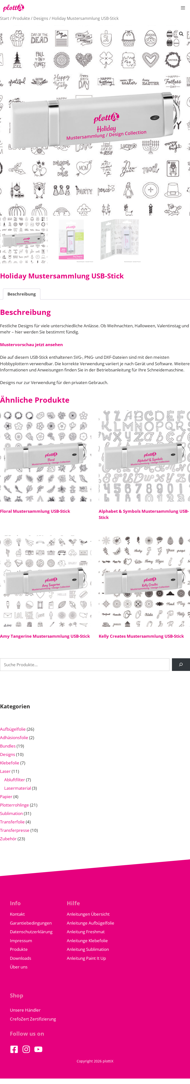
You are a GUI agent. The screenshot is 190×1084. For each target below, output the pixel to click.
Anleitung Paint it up (86, 958)
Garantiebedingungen (31, 923)
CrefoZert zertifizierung (33, 1019)
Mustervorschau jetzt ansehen (31, 344)
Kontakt (17, 914)
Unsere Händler (25, 1010)
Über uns (18, 967)
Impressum (21, 940)
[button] (181, 34)
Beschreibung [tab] (21, 294)
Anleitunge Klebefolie (87, 940)
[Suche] (181, 664)
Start (4, 18)
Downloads (20, 958)
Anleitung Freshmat (86, 931)
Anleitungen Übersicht (88, 914)
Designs (40, 18)
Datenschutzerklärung (31, 931)
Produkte (21, 18)
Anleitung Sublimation (88, 949)
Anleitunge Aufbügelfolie (90, 923)
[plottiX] (13, 8)
